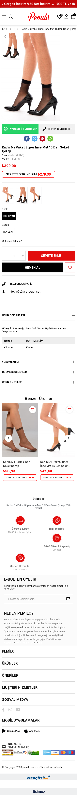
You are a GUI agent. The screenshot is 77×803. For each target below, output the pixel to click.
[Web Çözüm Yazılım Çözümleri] (38, 777)
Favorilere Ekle (32, 409)
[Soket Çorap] (17, 29)
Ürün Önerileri (12, 382)
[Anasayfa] (6, 29)
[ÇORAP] (14, 29)
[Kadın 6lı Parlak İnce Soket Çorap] (20, 430)
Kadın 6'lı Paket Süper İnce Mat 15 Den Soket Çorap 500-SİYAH (38, 507)
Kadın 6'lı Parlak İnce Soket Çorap (16, 464)
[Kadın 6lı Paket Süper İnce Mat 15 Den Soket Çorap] (8, 195)
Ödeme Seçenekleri (14, 371)
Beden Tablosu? (14, 241)
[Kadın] (10, 29)
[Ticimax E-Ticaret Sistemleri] (39, 792)
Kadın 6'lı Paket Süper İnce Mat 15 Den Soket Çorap (54, 464)
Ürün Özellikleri (13, 315)
